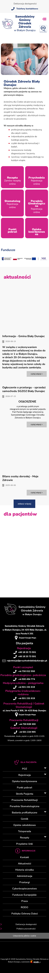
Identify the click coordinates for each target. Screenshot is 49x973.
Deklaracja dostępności (25, 3)
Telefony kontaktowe (27, 8)
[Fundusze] (24, 261)
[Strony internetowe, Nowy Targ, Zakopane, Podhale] (35, 962)
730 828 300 (27, 724)
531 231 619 (26, 687)
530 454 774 (26, 679)
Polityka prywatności (26, 928)
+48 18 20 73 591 (27, 652)
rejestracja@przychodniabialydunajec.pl (27, 660)
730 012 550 (26, 671)
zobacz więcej (24, 503)
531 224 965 (27, 731)
